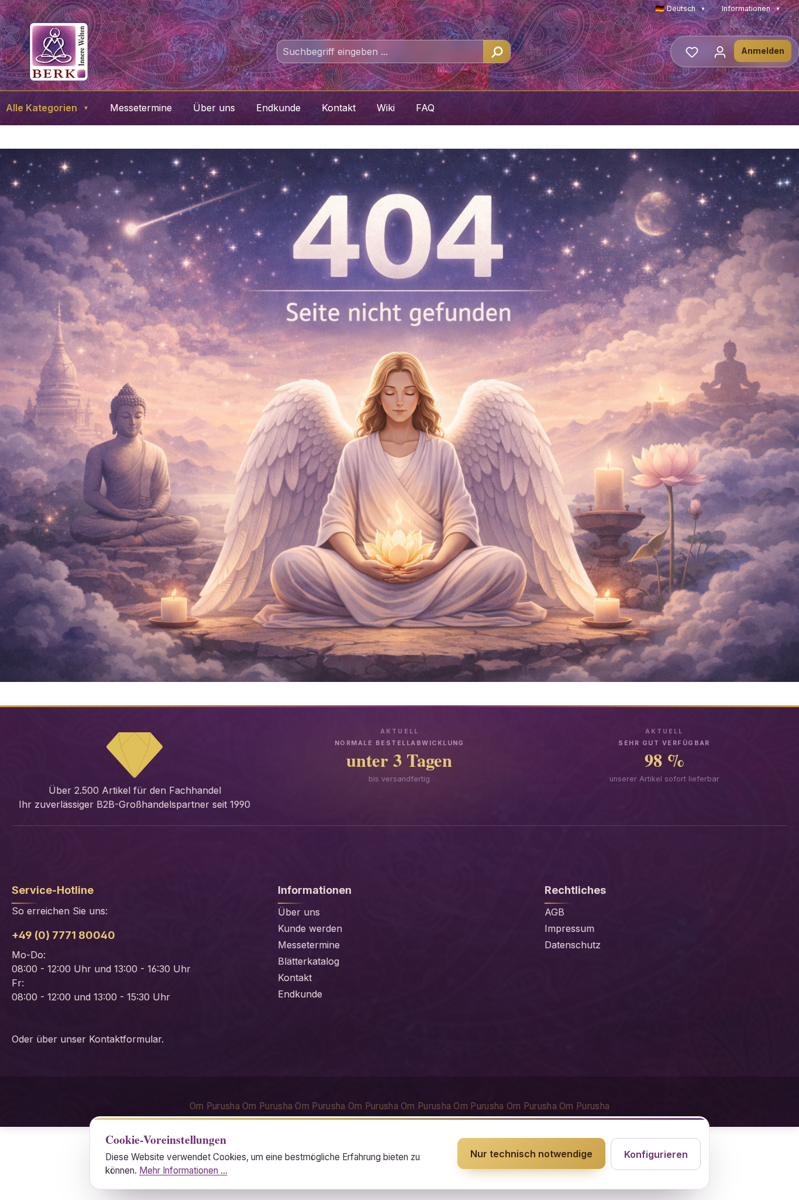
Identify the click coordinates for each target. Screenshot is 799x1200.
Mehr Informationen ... (183, 1170)
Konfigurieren (656, 1154)
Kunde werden (310, 928)
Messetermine (141, 108)
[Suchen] (496, 51)
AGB (554, 912)
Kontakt (339, 108)
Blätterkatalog (308, 961)
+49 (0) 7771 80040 (63, 935)
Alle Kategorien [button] (47, 108)
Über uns (214, 108)
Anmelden (762, 51)
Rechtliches (575, 890)
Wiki (386, 108)
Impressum (569, 928)
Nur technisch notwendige (531, 1154)
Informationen (751, 8)
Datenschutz (573, 945)
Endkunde (278, 108)
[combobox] (380, 51)
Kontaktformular (125, 1039)
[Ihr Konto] (720, 51)
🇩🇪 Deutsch (680, 8)
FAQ (425, 108)
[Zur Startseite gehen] (58, 51)
